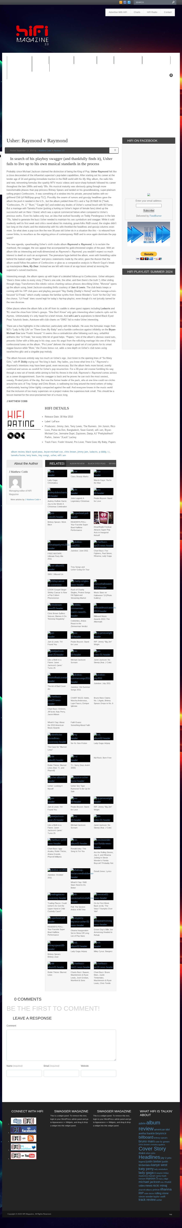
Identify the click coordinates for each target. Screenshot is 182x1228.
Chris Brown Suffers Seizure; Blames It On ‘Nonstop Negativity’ (57, 616)
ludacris (94, 451)
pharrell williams (145, 1190)
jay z (164, 1157)
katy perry (146, 1169)
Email (46, 1066)
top (170, 1214)
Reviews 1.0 (128, 60)
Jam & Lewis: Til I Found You (55, 643)
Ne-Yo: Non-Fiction (79, 743)
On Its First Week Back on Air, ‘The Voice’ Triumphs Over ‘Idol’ (103, 907)
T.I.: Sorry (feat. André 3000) (80, 766)
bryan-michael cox (53, 451)
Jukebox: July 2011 (102, 683)
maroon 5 (152, 1178)
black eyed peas (34, 451)
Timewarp (19, 68)
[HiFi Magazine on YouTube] (23, 1159)
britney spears (160, 1138)
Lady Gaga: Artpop (102, 743)
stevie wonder (146, 1196)
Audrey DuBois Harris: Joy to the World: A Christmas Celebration (57, 504)
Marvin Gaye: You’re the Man (102, 481)
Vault (40, 68)
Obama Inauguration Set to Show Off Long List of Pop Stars (80, 933)
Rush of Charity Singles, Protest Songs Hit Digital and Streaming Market (80, 594)
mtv (162, 1182)
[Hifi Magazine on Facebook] (23, 1132)
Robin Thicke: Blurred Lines (57, 973)
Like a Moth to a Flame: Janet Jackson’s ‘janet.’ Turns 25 (55, 664)
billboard (146, 1137)
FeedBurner (156, 215)
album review (17, 451)
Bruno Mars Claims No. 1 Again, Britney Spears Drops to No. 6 (103, 700)
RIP (141, 1193)
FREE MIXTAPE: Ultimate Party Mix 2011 (55, 556)
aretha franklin (147, 1133)
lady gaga (146, 1173)
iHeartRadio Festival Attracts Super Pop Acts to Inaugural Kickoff (102, 531)
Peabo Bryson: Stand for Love (103, 499)
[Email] (35, 477)
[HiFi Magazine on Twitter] (23, 1150)
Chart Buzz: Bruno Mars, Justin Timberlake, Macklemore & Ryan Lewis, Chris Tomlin (102, 977)
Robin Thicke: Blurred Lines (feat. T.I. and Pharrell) (57, 768)
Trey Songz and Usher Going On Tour (80, 568)
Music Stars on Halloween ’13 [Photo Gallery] (103, 595)
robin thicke (149, 1193)
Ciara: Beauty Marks (80, 476)
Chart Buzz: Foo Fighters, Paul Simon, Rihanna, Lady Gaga (103, 553)
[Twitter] (26, 477)
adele (142, 1123)
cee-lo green (162, 1141)
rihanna (166, 1189)
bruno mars (147, 1141)
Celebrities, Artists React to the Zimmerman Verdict (79, 623)
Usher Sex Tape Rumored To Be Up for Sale (80, 788)
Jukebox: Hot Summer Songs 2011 (80, 688)
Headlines (149, 1157)
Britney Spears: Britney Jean (54, 955)
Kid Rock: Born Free (102, 758)
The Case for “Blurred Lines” (57, 748)
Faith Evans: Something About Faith (80, 723)
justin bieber (153, 1161)
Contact (168, 12)
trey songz (43, 455)
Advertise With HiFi (118, 12)
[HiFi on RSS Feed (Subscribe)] (23, 1141)
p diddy (102, 451)
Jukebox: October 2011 (55, 876)
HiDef (40, 60)
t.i (109, 451)
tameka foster (18, 455)
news (148, 1185)
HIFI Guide (61, 60)
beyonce (161, 1133)
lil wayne (158, 1173)
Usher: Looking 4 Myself (55, 787)
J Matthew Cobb (44, 150)
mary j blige (163, 1179)
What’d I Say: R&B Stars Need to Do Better (79, 885)
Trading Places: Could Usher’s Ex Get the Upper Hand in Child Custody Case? (57, 907)
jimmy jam (82, 451)
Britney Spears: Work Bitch (57, 523)
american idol (162, 1129)
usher (53, 455)
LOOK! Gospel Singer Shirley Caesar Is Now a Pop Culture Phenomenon (57, 594)
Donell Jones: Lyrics (102, 871)
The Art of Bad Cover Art (57, 687)
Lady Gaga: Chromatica (53, 481)
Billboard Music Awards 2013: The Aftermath (102, 619)
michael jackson (149, 1182)
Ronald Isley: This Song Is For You (78, 850)
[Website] (26, 482)
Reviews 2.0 (156, 60)
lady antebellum (161, 1169)
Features (19, 60)
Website (85, 1066)
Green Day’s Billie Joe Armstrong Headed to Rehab (103, 932)
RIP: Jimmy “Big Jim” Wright (103, 643)
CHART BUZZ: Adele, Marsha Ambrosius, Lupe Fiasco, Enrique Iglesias (80, 702)
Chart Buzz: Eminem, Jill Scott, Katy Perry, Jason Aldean (57, 711)
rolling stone (161, 1193)
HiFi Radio (152, 12)
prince (156, 1189)
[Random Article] (171, 76)
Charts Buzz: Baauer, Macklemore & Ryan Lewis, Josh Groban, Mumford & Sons (80, 976)
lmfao (166, 1173)
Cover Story (152, 1148)
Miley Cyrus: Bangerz (103, 951)
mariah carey (154, 1176)
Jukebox (85, 60)
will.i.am (62, 455)
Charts (137, 12)
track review (147, 1199)
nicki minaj (160, 1185)
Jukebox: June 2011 (79, 551)
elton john (150, 1153)
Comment (11, 1025)
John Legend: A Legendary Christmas (80, 499)
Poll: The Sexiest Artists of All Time (78, 908)
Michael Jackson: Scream (78, 661)
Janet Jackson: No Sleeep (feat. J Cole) (102, 661)
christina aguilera (157, 1145)
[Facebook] (30, 477)
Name (9, 1066)
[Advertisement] (134, 26)
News (105, 60)
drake (142, 1153)
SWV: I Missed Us (55, 574)
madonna (143, 1176)
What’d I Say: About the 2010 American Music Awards (56, 725)
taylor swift (159, 1196)
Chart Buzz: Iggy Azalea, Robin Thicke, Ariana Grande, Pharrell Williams (57, 853)
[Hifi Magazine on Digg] (23, 1124)
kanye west (159, 1165)
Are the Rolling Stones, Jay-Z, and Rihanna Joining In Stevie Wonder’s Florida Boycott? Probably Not (103, 857)
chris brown (70, 451)
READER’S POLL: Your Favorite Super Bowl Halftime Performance (79, 526)
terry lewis (31, 455)
